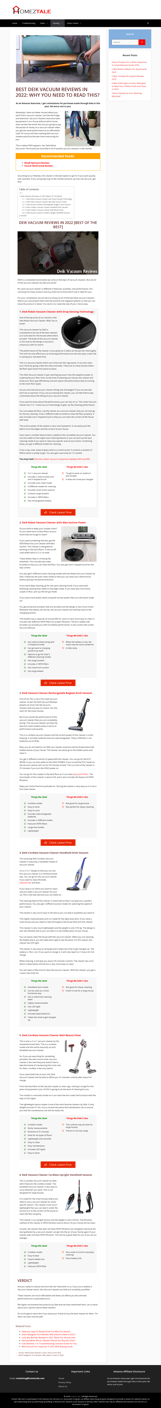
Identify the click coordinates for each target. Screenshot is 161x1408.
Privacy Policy (64, 1382)
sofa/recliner (25, 882)
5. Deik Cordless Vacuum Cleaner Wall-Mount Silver (44, 210)
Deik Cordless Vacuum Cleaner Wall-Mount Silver (51, 1035)
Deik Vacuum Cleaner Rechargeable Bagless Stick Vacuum (57, 693)
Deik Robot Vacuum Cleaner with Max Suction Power (54, 522)
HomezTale (75, 1396)
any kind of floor (80, 774)
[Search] (142, 42)
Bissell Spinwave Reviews (36, 163)
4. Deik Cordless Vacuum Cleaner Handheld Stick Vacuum (46, 207)
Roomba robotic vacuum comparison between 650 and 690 (62, 459)
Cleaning (56, 23)
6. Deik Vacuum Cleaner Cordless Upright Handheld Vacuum (47, 213)
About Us (62, 1386)
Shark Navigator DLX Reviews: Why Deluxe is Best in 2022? (41, 1355)
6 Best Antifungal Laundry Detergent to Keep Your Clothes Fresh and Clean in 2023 (129, 86)
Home (14, 23)
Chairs (42, 23)
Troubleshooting (28, 23)
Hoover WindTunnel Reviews (38, 165)
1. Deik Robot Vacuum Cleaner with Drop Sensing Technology (48, 199)
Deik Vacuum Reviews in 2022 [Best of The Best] (41, 196)
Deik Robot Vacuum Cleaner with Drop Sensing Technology (58, 311)
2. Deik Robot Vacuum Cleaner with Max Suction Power (46, 202)
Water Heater (72, 23)
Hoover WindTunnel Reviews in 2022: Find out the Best (39, 1353)
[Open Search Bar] (148, 23)
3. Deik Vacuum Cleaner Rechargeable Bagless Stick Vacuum (48, 204)
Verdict (24, 215)
